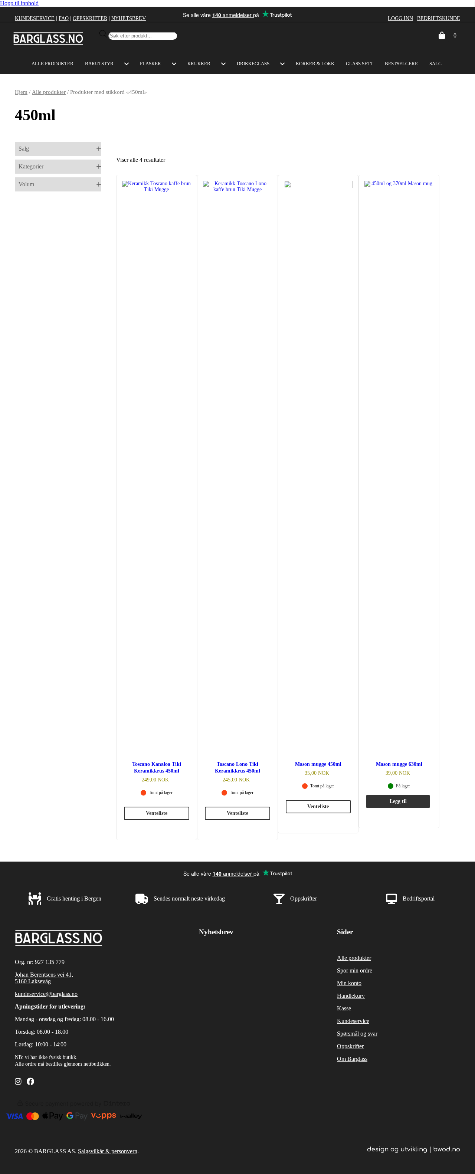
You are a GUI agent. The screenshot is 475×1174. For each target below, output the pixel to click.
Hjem (21, 92)
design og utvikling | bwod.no (413, 1149)
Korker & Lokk (315, 63)
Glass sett (359, 63)
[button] (58, 149)
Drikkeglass (253, 63)
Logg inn (400, 18)
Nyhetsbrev (128, 18)
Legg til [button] (398, 801)
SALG (435, 63)
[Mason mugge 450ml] (318, 461)
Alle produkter (52, 63)
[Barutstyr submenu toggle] (126, 64)
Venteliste (156, 813)
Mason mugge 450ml (318, 764)
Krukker (198, 63)
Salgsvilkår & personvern (107, 1151)
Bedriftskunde (438, 18)
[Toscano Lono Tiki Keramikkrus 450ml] (237, 461)
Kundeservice (35, 18)
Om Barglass (352, 1059)
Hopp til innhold (19, 3)
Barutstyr (99, 63)
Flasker (150, 63)
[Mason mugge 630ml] (398, 461)
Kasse (344, 1008)
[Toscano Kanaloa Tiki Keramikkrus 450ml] (156, 461)
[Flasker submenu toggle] (174, 64)
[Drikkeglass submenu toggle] (282, 64)
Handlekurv (351, 996)
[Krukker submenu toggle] (223, 64)
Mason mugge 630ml (399, 764)
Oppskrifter (90, 18)
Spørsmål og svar (357, 1033)
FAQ (64, 18)
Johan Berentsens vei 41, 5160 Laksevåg (44, 977)
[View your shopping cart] (441, 35)
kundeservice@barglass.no (46, 994)
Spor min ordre (354, 970)
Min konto (349, 983)
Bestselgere (401, 63)
